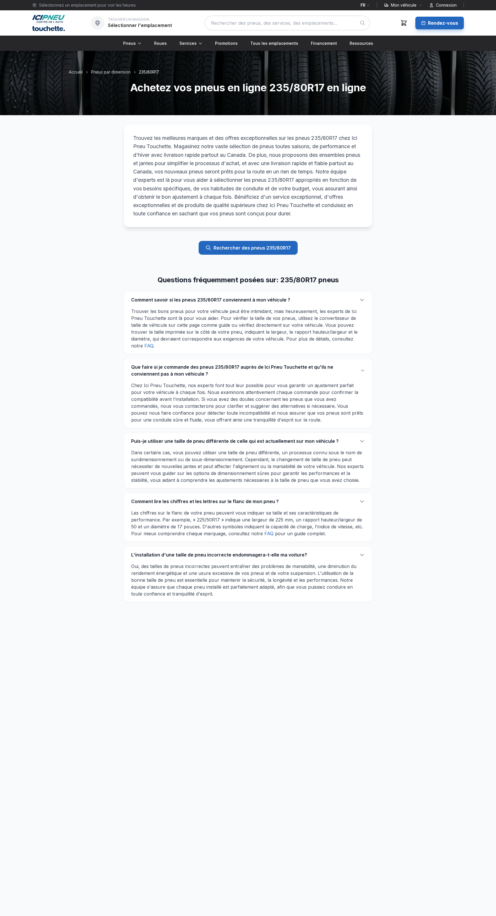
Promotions (226, 43)
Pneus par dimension (111, 71)
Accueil (76, 71)
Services (188, 43)
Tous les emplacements (274, 43)
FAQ (148, 346)
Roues (160, 43)
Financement (324, 43)
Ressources (361, 43)
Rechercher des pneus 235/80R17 (252, 248)
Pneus (129, 43)
